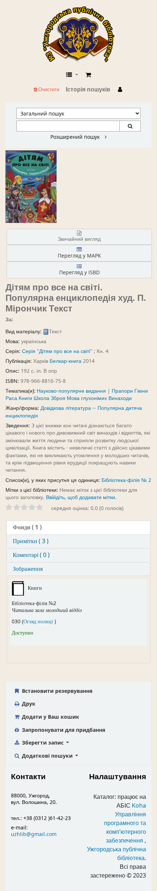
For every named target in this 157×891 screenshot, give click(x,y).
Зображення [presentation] (28, 569)
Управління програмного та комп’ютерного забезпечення (125, 827)
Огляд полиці (38, 621)
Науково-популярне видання (71, 391)
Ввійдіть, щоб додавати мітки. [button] (81, 497)
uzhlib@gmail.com (34, 834)
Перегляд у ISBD (79, 272)
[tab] (78, 528)
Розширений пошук (75, 137)
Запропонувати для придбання (62, 729)
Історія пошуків (88, 89)
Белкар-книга (65, 361)
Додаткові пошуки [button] (47, 755)
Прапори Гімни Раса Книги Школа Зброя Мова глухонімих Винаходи (76, 394)
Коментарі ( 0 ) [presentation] (31, 555)
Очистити (48, 89)
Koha (139, 805)
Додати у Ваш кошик (49, 716)
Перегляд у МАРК (79, 255)
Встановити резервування (56, 690)
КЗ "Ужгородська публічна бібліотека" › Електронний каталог (81, 35)
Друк (27, 703)
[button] (88, 75)
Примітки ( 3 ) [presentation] (31, 541)
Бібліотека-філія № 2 (126, 480)
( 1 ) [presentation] (27, 527)
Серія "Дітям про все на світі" (57, 351)
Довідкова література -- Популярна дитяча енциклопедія (73, 411)
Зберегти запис (42, 742)
